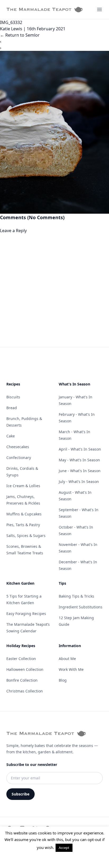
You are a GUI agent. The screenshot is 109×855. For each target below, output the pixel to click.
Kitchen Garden (20, 583)
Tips (62, 583)
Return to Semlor (20, 35)
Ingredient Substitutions (80, 606)
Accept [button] (64, 847)
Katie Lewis (11, 29)
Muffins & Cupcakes (24, 513)
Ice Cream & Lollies (23, 485)
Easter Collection (21, 658)
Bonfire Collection (22, 680)
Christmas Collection (24, 690)
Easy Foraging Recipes (26, 613)
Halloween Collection (24, 669)
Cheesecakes (17, 446)
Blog (63, 680)
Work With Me (71, 669)
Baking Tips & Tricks (76, 596)
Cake (10, 435)
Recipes (13, 384)
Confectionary (18, 457)
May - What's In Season (79, 459)
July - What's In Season (79, 481)
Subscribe (20, 794)
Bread (11, 407)
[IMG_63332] (54, 132)
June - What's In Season (80, 470)
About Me (67, 658)
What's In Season (74, 384)
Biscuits (13, 396)
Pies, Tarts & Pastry (23, 524)
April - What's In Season (80, 449)
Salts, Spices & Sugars (26, 535)
